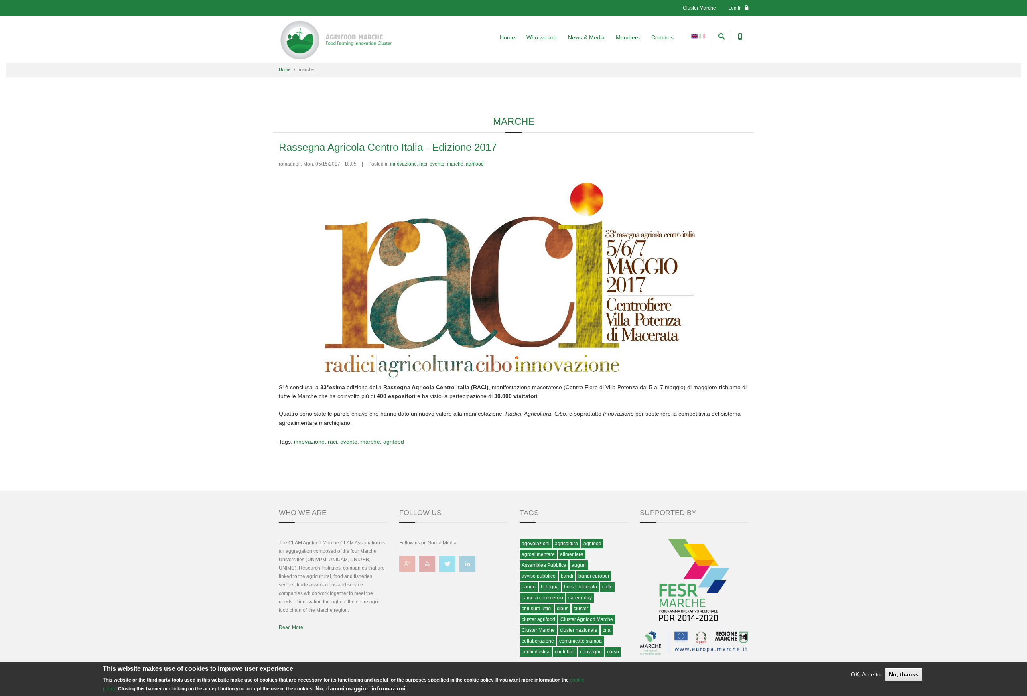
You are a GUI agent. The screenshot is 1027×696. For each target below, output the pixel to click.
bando (529, 587)
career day (580, 598)
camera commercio (542, 598)
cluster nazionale (578, 630)
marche (455, 164)
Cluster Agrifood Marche (586, 619)
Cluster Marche (699, 8)
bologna (550, 587)
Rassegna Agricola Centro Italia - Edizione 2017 (388, 147)
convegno (591, 652)
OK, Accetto (866, 674)
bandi (567, 576)
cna (607, 630)
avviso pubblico (539, 576)
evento (437, 164)
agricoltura (566, 543)
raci (423, 164)
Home (507, 37)
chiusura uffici (537, 608)
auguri (579, 565)
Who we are (541, 37)
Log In (735, 8)
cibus (562, 608)
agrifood (475, 164)
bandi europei (593, 576)
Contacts (662, 37)
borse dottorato (580, 587)
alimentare (571, 554)
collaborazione (538, 641)
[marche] (694, 35)
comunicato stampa (580, 641)
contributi (565, 652)
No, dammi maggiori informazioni (360, 689)
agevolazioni (536, 543)
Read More (291, 627)
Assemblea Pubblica (544, 565)
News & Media (586, 37)
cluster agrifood (538, 619)
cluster (581, 608)
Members (628, 37)
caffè (607, 587)
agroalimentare (538, 554)
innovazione (403, 164)
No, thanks (904, 674)
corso (613, 652)
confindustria (536, 652)
